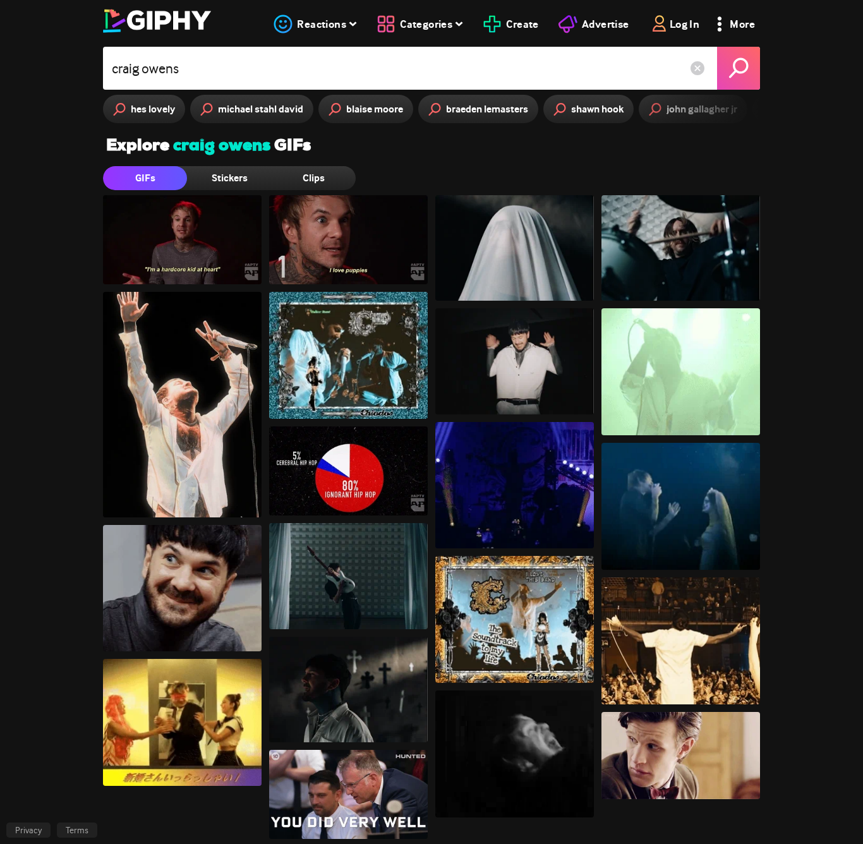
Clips (314, 178)
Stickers (230, 178)
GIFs (145, 178)
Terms (77, 830)
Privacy (28, 830)
